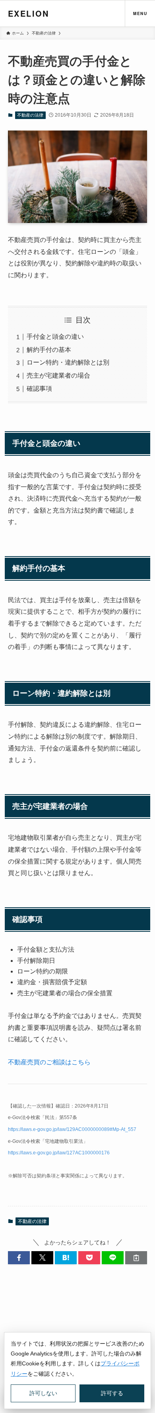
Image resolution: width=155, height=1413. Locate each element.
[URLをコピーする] (136, 1258)
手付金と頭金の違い (55, 336)
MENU (140, 13)
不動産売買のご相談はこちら (49, 1062)
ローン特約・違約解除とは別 (68, 362)
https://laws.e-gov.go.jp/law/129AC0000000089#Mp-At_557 (72, 1129)
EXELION (28, 13)
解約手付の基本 (49, 349)
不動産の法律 (30, 115)
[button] (19, 1258)
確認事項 (39, 388)
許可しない (43, 1393)
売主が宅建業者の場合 (58, 375)
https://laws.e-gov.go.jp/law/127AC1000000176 (59, 1153)
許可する (112, 1393)
